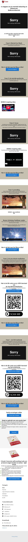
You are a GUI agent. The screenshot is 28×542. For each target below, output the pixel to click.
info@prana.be (7, 513)
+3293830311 (6, 511)
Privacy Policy (15, 536)
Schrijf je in (4, 527)
